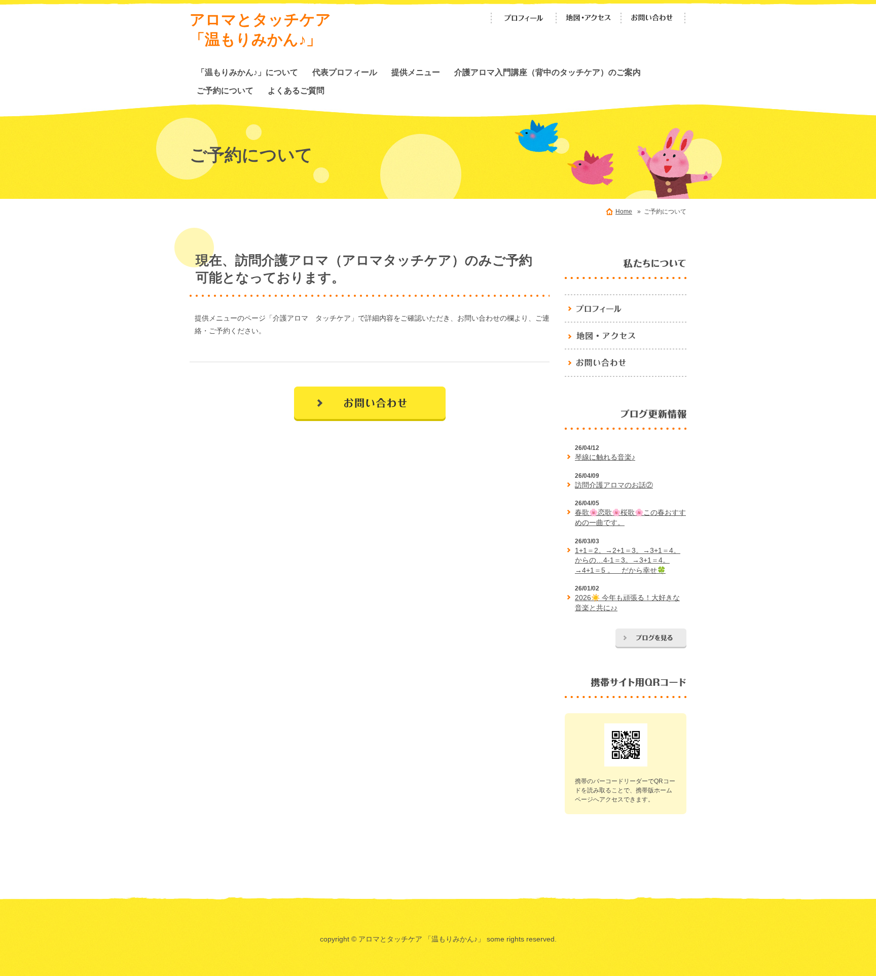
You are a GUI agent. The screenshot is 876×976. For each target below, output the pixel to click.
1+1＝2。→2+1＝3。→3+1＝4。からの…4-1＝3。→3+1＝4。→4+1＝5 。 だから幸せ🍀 (627, 560)
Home (623, 211)
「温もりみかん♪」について (247, 72)
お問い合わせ (653, 18)
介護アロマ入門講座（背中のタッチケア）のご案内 (547, 72)
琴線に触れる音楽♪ (605, 457)
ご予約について (225, 90)
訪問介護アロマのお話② (614, 485)
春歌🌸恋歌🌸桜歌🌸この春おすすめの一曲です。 (630, 517)
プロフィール (524, 18)
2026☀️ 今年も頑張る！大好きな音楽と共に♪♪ (627, 603)
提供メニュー (415, 72)
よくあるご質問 (296, 90)
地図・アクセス (589, 18)
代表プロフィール (344, 72)
